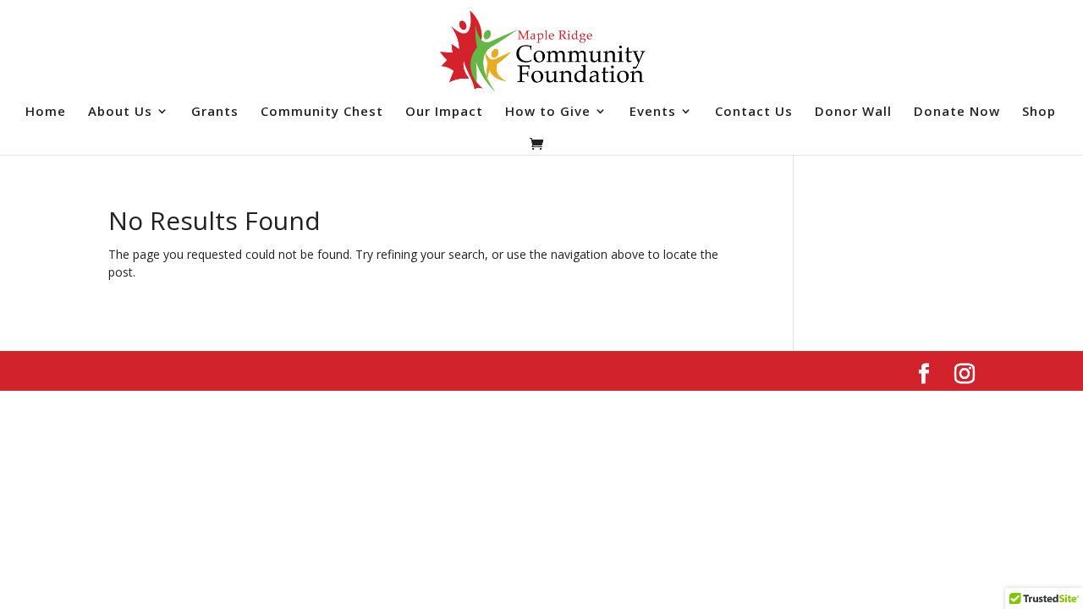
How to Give (548, 112)
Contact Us (754, 112)
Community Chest (322, 112)
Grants (215, 112)
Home (45, 112)
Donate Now (957, 112)
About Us (120, 112)
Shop (1039, 112)
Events (652, 112)
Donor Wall (853, 112)
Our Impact (444, 112)
